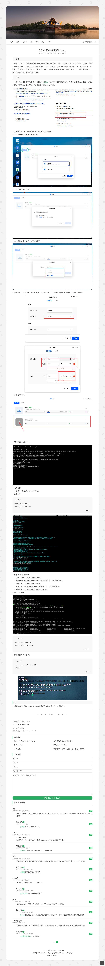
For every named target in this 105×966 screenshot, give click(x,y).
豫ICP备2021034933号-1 (39, 953)
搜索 (95, 42)
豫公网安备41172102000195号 (57, 953)
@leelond (23, 850)
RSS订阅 (50, 955)
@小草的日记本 (25, 936)
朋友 (37, 42)
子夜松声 (49, 950)
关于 (43, 42)
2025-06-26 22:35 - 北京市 (22, 848)
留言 (48, 42)
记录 (24, 42)
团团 (14, 856)
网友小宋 (19, 822)
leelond (15, 833)
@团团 (22, 872)
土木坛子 (16, 878)
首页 (11, 42)
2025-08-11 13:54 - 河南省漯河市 (24, 912)
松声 (17, 42)
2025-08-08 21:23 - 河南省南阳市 (21, 901)
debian (46, 82)
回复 (90, 811)
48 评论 (63, 53)
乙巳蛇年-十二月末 (60, 745)
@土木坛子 (24, 893)
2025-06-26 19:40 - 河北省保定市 (21, 811)
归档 (31, 42)
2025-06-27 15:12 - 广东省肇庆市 (21, 858)
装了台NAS (18, 745)
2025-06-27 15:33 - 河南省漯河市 (24, 869)
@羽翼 (22, 827)
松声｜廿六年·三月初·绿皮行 (24, 741)
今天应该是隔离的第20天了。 (64, 741)
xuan (14, 899)
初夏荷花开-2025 (24, 724)
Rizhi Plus (61, 950)
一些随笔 (17, 749)
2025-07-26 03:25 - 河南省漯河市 (24, 891)
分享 (51, 53)
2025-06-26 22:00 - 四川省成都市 (21, 835)
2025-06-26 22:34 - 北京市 (22, 824)
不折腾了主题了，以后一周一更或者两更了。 (69, 749)
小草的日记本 (17, 921)
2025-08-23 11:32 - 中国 (19, 923)
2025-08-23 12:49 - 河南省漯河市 (24, 933)
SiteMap (55, 955)
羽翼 (14, 809)
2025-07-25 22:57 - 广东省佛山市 (21, 880)
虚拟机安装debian (21, 728)
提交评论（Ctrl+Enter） (52, 798)
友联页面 (70, 953)
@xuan (22, 915)
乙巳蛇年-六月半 (24, 721)
